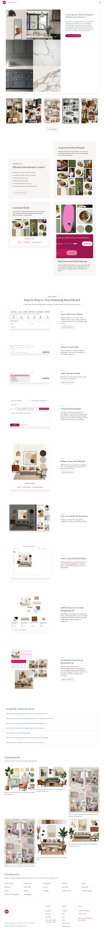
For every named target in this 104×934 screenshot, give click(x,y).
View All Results (52, 129)
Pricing (48, 914)
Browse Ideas (66, 923)
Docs (63, 917)
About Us (48, 917)
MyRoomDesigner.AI (67, 668)
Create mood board (20, 192)
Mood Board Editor (71, 564)
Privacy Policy (82, 914)
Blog (63, 920)
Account (64, 911)
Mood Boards (66, 926)
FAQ (63, 914)
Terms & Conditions (84, 911)
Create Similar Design (73, 36)
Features (48, 911)
